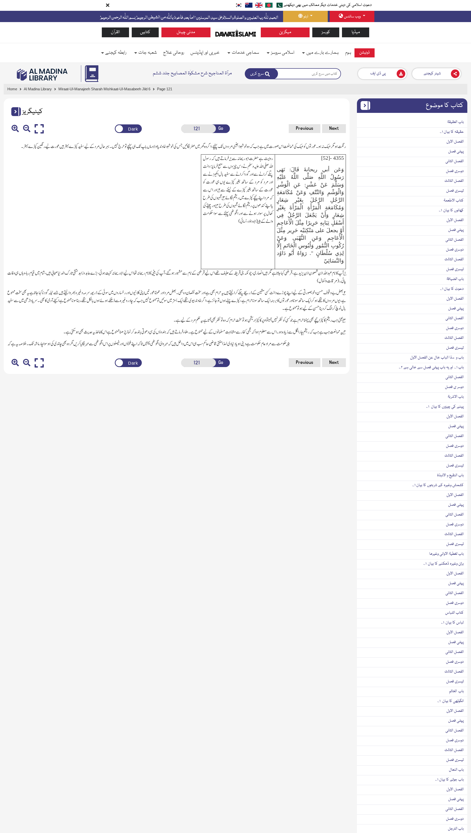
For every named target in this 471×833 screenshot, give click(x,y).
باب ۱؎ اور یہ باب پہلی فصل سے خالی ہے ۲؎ (431, 367)
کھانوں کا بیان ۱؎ (451, 210)
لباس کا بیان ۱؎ (452, 623)
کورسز (326, 32)
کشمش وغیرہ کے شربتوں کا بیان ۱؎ (438, 485)
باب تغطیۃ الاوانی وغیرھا (446, 554)
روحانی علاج (173, 52)
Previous (304, 128)
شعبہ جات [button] (147, 52)
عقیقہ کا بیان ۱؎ (452, 132)
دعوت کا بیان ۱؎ (452, 289)
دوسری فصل (455, 171)
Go (220, 128)
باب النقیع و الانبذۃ (450, 475)
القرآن (115, 32)
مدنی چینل (186, 32)
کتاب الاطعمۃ (454, 201)
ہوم (348, 52)
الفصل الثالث (454, 181)
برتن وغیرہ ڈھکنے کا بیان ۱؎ (443, 564)
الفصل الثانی (454, 161)
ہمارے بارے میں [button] (322, 52)
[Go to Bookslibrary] (42, 74)
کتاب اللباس (454, 613)
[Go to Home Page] (235, 32)
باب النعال (456, 770)
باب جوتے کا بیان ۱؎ (449, 780)
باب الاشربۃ (456, 397)
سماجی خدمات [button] (245, 52)
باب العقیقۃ (455, 122)
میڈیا (356, 32)
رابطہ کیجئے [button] (115, 52)
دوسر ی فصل (454, 387)
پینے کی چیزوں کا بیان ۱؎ (445, 407)
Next (334, 128)
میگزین (285, 32)
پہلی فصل (456, 152)
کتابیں (145, 32)
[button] (14, 111)
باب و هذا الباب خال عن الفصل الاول (437, 358)
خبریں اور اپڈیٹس (205, 52)
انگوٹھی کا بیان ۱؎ (450, 701)
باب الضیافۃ (455, 279)
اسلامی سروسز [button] (282, 52)
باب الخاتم (456, 691)
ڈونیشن (364, 53)
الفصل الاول (455, 142)
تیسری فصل (455, 191)
